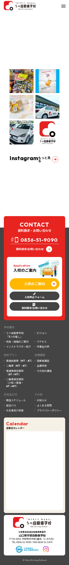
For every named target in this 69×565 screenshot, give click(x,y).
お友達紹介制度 (15, 410)
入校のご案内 (34, 284)
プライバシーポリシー (49, 410)
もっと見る (44, 159)
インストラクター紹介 (18, 346)
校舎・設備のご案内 (17, 341)
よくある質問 (44, 405)
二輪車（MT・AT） (17, 365)
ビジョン (42, 333)
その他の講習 (44, 370)
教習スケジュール (16, 400)
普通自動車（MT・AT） (20, 360)
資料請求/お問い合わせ (30, 249)
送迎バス (11, 405)
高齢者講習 (43, 360)
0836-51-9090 (39, 240)
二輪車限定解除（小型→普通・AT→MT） (15, 383)
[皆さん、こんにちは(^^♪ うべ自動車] (47, 132)
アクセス (42, 341)
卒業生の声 (43, 346)
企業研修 (42, 365)
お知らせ (42, 400)
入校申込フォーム (34, 297)
